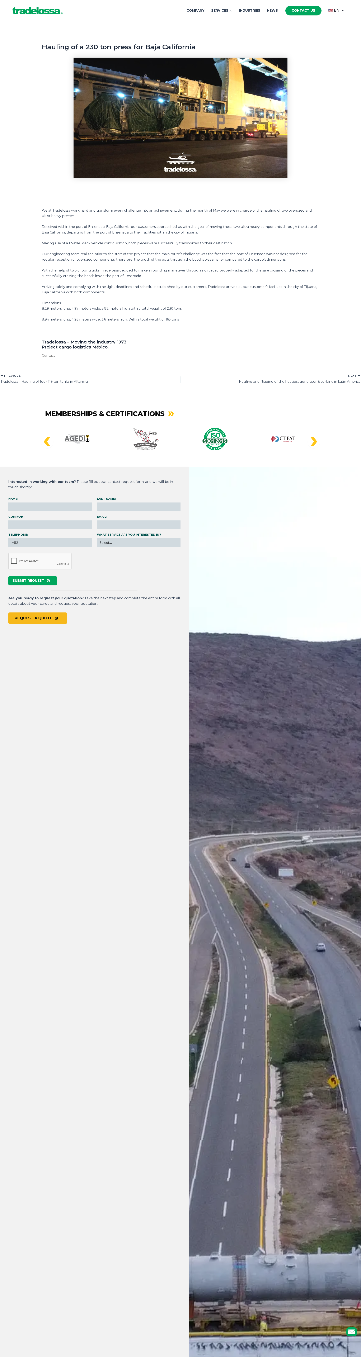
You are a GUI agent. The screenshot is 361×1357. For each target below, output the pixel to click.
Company (196, 11)
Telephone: (18, 534)
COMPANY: (16, 516)
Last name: (106, 498)
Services (219, 11)
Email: (102, 516)
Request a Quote (33, 618)
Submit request (28, 581)
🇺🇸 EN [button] (333, 10)
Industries (249, 11)
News (272, 11)
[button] (230, 10)
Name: (13, 498)
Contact (48, 355)
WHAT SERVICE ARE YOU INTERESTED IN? (129, 534)
